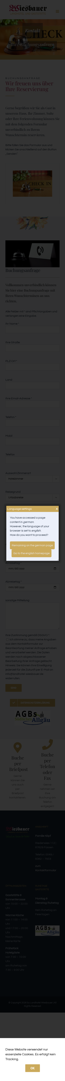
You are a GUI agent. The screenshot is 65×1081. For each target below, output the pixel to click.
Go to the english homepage (31, 553)
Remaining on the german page (32, 545)
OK (33, 1068)
